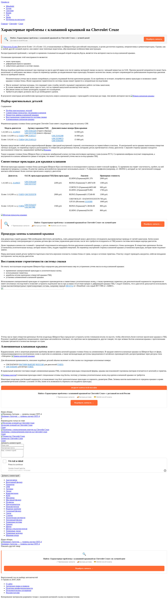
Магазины (10, 498)
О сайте (9, 584)
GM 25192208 (57, 136)
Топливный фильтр (14, 520)
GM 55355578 (30, 194)
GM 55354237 (30, 205)
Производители (12, 507)
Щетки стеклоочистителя (16, 529)
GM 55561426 (30, 131)
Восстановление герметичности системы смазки (26, 117)
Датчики (9, 489)
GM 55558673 (57, 138)
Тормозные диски (13, 531)
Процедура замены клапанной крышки (22, 115)
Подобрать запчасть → (153, 224)
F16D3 (21, 136)
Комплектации (12, 493)
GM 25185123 (30, 139)
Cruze (3, 427)
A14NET (16, 132)
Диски (8, 491)
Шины (8, 526)
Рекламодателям (13, 593)
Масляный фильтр (13, 500)
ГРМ (8, 487)
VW (7, 15)
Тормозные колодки (14, 533)
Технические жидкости (15, 518)
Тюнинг (9, 524)
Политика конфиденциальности (19, 588)
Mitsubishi (10, 6)
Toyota (8, 8)
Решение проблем (13, 509)
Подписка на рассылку (15, 19)
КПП (8, 495)
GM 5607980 (30, 207)
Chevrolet (10, 11)
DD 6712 (69, 286)
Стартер (9, 515)
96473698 (23, 364)
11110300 (88, 201)
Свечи (8, 513)
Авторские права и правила (17, 586)
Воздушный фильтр (14, 482)
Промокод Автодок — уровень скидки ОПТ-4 (20, 416)
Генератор (10, 484)
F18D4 (21, 139)
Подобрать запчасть (154, 39)
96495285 (31, 364)
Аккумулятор (11, 480)
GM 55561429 (30, 182)
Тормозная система (14, 522)
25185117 (32, 136)
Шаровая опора (12, 535)
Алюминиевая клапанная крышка (20, 119)
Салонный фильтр (13, 511)
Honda (8, 13)
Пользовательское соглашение (18, 590)
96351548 (40, 364)
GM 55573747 (30, 184)
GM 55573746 (30, 133)
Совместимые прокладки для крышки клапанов (26, 113)
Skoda (8, 17)
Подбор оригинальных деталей (19, 110)
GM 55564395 (57, 141)
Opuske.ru (5, 2)
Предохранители (13, 504)
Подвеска (10, 502)
